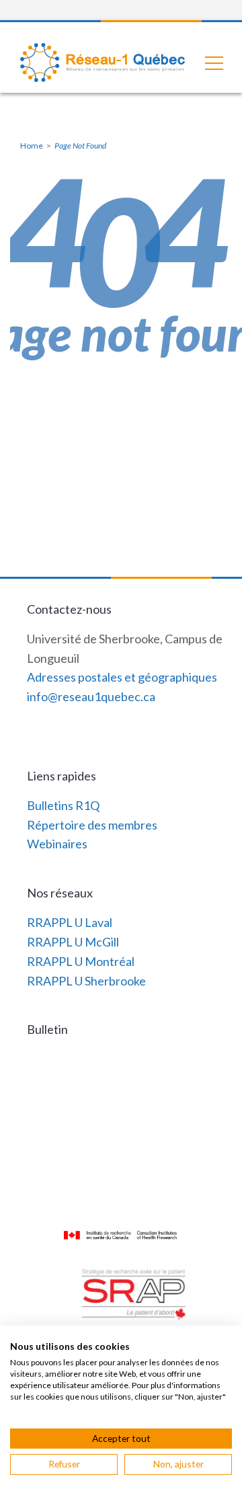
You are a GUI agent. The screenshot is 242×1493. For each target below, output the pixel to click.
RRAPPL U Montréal (80, 961)
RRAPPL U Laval (69, 922)
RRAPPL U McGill (73, 941)
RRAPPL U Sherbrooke (86, 980)
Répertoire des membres (92, 824)
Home (31, 145)
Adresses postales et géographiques (122, 677)
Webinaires (57, 843)
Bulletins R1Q (63, 805)
